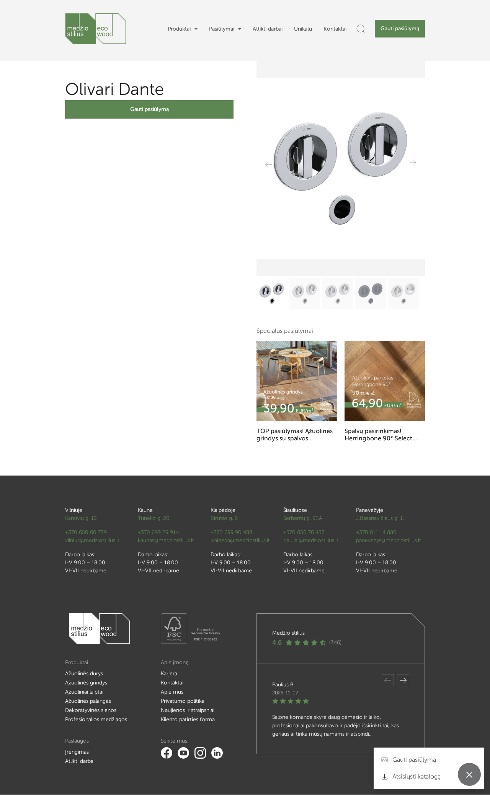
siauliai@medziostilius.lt (310, 540)
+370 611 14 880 (376, 532)
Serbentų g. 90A (302, 518)
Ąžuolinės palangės (88, 701)
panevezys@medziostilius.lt (388, 540)
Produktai (179, 29)
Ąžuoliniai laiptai (84, 692)
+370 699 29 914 (158, 532)
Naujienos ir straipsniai (187, 710)
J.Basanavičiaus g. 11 (380, 518)
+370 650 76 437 (303, 532)
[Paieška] (360, 28)
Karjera (169, 673)
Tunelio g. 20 (154, 518)
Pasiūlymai (221, 29)
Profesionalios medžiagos (96, 719)
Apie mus (172, 692)
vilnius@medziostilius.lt (92, 540)
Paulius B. (283, 684)
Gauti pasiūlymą (400, 28)
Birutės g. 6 (224, 518)
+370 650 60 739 (86, 532)
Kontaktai (334, 29)
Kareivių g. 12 (81, 518)
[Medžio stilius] (95, 28)
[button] (388, 680)
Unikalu (303, 29)
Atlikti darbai (268, 29)
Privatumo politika (182, 701)
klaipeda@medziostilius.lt (240, 540)
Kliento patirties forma (188, 719)
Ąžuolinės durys (84, 673)
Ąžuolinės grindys (86, 682)
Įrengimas (77, 752)
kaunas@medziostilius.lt (166, 540)
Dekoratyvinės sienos (90, 710)
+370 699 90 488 (231, 532)
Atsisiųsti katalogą (416, 776)
